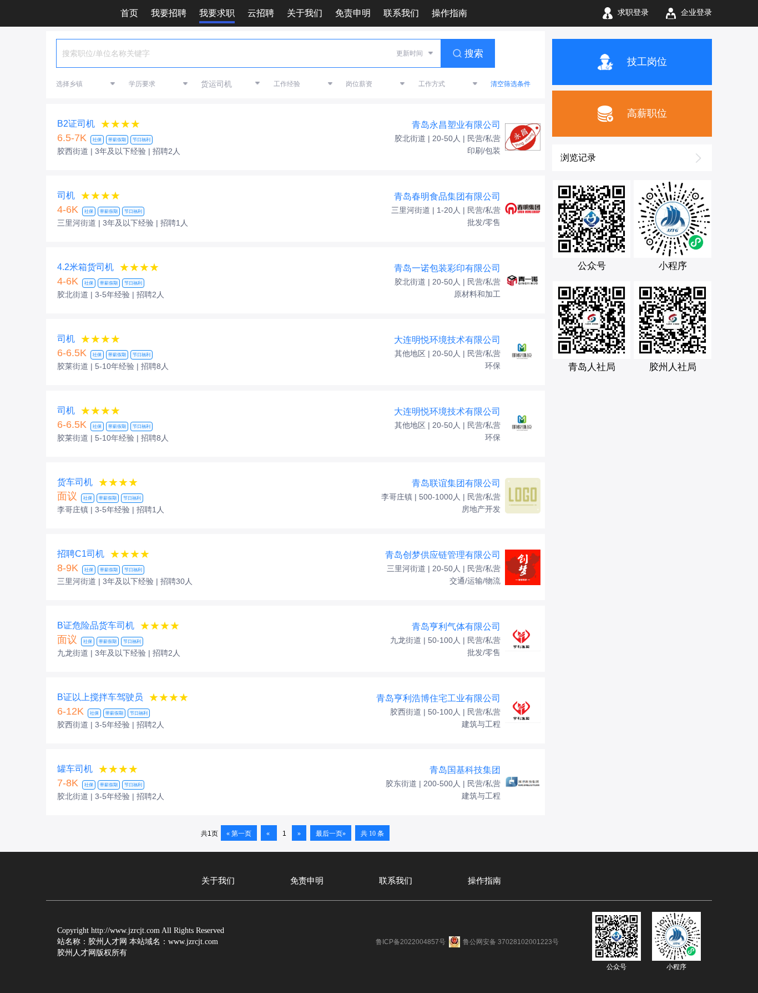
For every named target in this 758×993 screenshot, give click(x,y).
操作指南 (484, 880)
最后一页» (331, 833)
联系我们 (395, 880)
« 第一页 (238, 833)
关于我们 (218, 880)
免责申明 (307, 880)
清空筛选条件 (510, 84)
